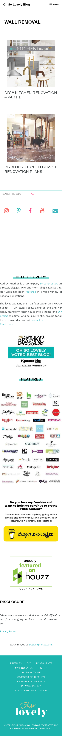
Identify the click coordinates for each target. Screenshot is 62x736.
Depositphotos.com (40, 644)
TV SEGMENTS (44, 663)
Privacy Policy (8, 631)
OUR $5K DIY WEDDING (31, 681)
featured (31, 291)
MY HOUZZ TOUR (25, 667)
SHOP (43, 667)
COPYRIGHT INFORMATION (31, 690)
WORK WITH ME (31, 672)
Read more (6, 324)
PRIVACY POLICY (31, 686)
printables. (37, 320)
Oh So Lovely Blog (16, 4)
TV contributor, (49, 283)
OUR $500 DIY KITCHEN (31, 677)
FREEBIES (16, 663)
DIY (29, 663)
